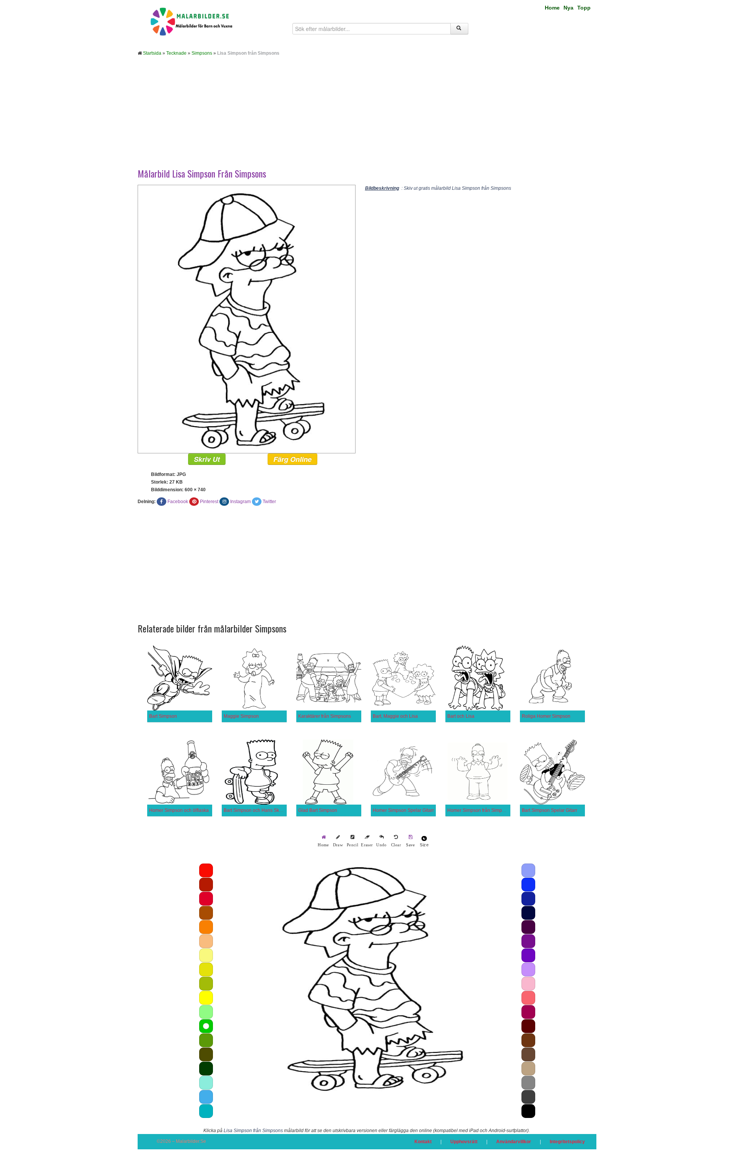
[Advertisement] (367, 117)
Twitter (269, 501)
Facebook (177, 501)
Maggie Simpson (241, 716)
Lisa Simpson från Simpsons (253, 1130)
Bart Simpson (163, 716)
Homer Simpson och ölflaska (179, 810)
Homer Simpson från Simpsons (479, 810)
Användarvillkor (513, 1141)
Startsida (152, 53)
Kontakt (423, 1141)
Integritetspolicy (567, 1141)
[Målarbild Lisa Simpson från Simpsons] (247, 318)
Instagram (240, 501)
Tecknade (176, 53)
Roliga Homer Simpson (546, 716)
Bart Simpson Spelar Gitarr (549, 810)
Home (552, 8)
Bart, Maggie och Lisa (395, 716)
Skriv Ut (207, 459)
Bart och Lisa (460, 716)
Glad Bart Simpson (317, 810)
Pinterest (209, 501)
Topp (584, 8)
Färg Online (292, 459)
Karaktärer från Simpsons (324, 716)
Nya (568, 8)
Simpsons (202, 53)
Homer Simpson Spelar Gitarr (403, 810)
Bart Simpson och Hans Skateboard (261, 810)
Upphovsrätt (463, 1141)
